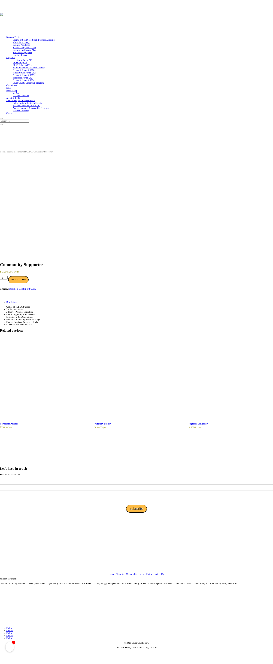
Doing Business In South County (27, 103)
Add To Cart (18, 279)
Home (2, 152)
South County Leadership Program (28, 83)
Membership (11, 90)
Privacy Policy (146, 574)
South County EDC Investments (20, 100)
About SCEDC (13, 98)
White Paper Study (21, 42)
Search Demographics (22, 52)
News (8, 88)
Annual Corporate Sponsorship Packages (31, 108)
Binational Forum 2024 (23, 78)
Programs (10, 57)
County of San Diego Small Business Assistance (34, 40)
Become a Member (21, 95)
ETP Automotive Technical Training (29, 68)
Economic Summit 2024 (23, 80)
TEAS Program (20, 62)
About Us (120, 574)
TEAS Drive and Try (22, 65)
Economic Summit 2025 (23, 75)
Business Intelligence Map (24, 50)
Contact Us (11, 113)
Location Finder (20, 55)
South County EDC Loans (24, 47)
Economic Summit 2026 (23, 70)
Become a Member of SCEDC (26, 105)
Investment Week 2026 (23, 60)
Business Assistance (21, 45)
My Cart (16, 93)
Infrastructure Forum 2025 (24, 73)
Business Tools (12, 37)
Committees (11, 85)
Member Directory (21, 110)
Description (11, 302)
